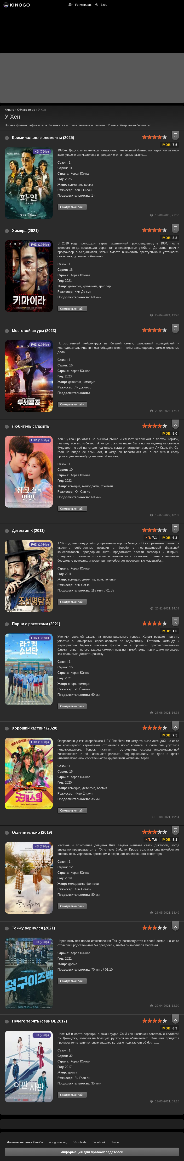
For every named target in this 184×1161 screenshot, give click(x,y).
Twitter (115, 1142)
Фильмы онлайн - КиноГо (25, 1142)
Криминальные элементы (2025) (43, 138)
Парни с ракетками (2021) (36, 624)
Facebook (98, 1142)
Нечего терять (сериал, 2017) (39, 1021)
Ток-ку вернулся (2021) (33, 928)
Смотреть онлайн (72, 207)
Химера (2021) (25, 231)
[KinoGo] (16, 5)
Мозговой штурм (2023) (34, 331)
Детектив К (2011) (28, 531)
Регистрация (83, 4)
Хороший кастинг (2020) (34, 728)
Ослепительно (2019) (32, 832)
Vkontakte (80, 1142)
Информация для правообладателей (92, 1152)
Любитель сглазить (31, 426)
